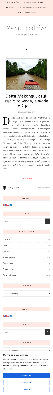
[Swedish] (11, 204)
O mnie (20, 13)
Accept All (26, 375)
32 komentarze (44, 187)
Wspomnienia (41, 8)
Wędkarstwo (28, 8)
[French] (6, 204)
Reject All (26, 389)
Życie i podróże (26, 28)
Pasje (18, 8)
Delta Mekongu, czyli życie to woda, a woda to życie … (26, 101)
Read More (26, 178)
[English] (4, 204)
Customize (26, 382)
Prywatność (30, 13)
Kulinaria (10, 8)
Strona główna (14, 3)
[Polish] (8, 204)
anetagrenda (13, 187)
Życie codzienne (29, 3)
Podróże (41, 3)
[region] (26, 373)
